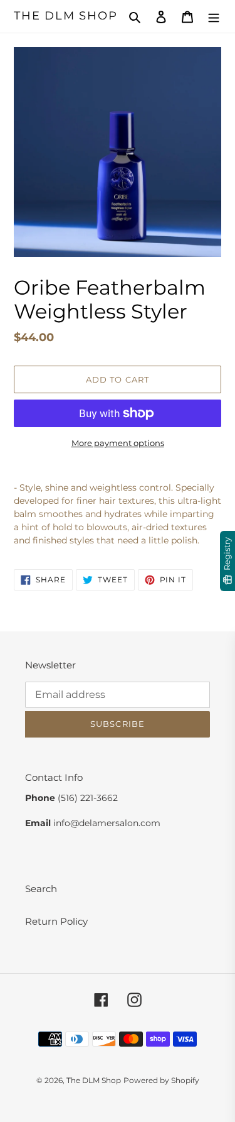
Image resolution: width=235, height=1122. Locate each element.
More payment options (117, 443)
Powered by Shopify (161, 1080)
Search (41, 889)
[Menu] (214, 16)
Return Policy (56, 921)
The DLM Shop (66, 16)
